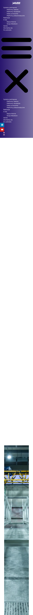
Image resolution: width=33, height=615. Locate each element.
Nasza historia (11, 22)
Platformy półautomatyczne (16, 15)
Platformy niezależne (13, 11)
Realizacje (6, 18)
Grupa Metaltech (12, 24)
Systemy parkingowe (10, 7)
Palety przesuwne (12, 13)
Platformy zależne (12, 9)
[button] (16, 64)
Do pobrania (7, 30)
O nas (5, 20)
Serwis (5, 26)
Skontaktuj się (7, 28)
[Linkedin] (2, 125)
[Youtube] (2, 129)
